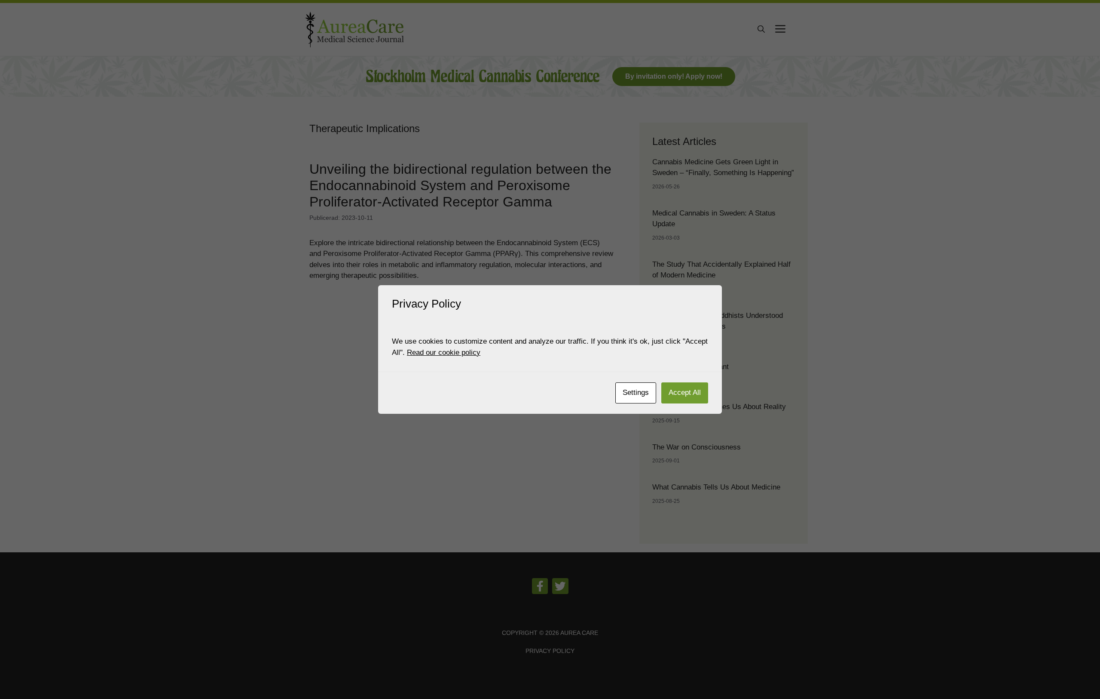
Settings (636, 392)
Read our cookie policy (443, 352)
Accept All (685, 392)
